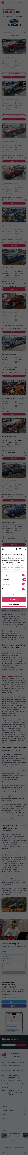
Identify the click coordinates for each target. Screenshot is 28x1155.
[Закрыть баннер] (25, 549)
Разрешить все (14, 599)
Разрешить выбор (14, 604)
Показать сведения (18, 594)
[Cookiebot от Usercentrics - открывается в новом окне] (16, 549)
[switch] (24, 579)
